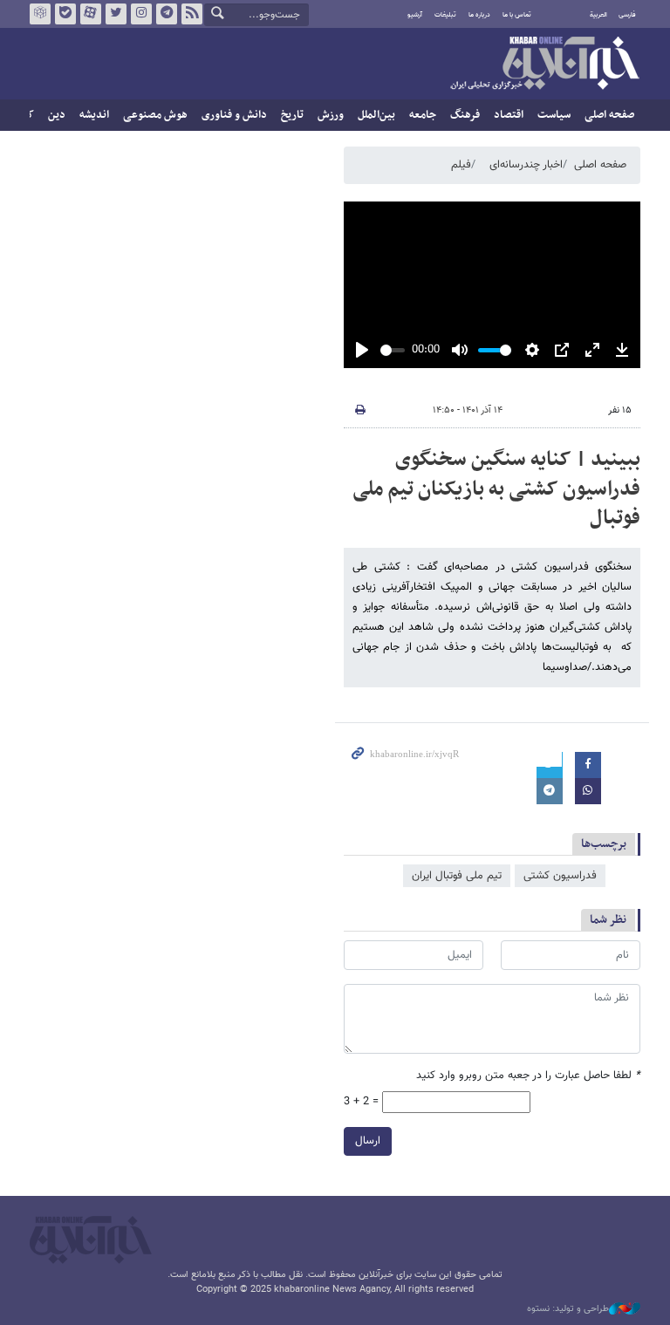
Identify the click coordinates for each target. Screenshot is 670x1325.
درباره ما (479, 15)
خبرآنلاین (544, 64)
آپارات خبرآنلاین (90, 13)
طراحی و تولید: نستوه (568, 1309)
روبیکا (40, 13)
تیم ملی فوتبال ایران (457, 875)
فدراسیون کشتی (560, 875)
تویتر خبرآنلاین (116, 13)
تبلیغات (445, 15)
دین (56, 115)
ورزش (331, 115)
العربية (598, 15)
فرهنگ (465, 115)
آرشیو (414, 15)
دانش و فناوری (234, 115)
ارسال (367, 1141)
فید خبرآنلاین (191, 13)
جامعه (422, 115)
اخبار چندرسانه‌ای (526, 165)
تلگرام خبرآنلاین (166, 13)
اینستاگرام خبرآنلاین (141, 13)
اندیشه (94, 115)
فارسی (627, 15)
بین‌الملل (376, 115)
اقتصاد (508, 115)
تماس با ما (516, 15)
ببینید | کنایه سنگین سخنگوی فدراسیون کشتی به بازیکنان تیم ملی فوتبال (496, 489)
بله (65, 13)
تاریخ (292, 115)
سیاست (554, 115)
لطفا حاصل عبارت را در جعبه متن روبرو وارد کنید (528, 1076)
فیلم (461, 165)
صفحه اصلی (609, 115)
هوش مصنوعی (155, 115)
